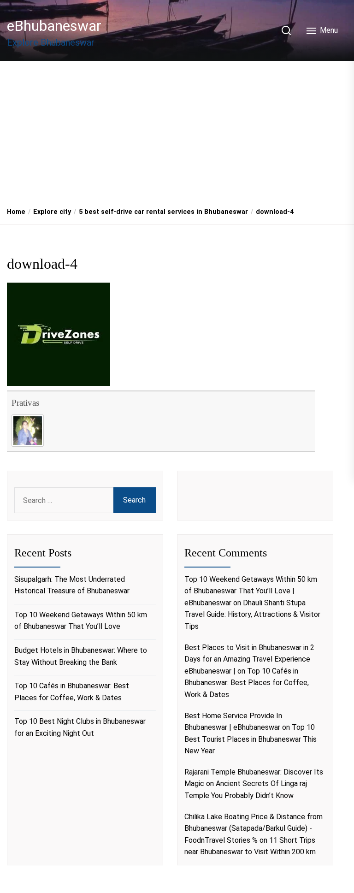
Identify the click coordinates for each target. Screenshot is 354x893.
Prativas (25, 403)
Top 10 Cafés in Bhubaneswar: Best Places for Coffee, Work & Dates (71, 691)
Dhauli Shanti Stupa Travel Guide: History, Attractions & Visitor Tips (252, 614)
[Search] (286, 30)
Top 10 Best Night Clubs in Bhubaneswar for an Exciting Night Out (80, 727)
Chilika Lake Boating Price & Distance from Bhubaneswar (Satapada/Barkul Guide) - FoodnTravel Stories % (253, 828)
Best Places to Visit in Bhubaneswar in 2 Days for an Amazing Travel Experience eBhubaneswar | (249, 659)
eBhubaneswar (54, 26)
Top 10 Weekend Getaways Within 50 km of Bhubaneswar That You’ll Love (80, 620)
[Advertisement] (177, 130)
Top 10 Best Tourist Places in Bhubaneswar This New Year (250, 739)
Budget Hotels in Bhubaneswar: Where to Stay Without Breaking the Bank (80, 656)
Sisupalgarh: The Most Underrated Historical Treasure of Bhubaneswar (72, 585)
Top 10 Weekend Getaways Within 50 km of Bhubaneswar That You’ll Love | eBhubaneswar (250, 591)
